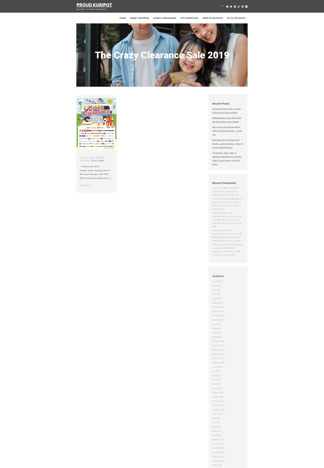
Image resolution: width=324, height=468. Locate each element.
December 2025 (218, 315)
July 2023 (216, 371)
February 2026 (218, 307)
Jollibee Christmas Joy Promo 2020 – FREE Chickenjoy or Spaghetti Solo (226, 251)
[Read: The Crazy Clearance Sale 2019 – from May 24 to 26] (96, 124)
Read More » (85, 185)
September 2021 (218, 460)
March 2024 (217, 336)
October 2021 (217, 456)
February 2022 (218, 439)
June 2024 (216, 324)
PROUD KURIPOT (94, 5)
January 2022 (217, 443)
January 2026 (217, 311)
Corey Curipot (218, 187)
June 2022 (216, 422)
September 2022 (218, 409)
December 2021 (218, 447)
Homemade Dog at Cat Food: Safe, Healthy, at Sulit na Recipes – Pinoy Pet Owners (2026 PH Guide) (227, 144)
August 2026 (217, 281)
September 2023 (218, 362)
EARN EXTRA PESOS (213, 18)
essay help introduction (221, 198)
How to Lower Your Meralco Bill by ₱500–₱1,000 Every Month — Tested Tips (227, 131)
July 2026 (216, 285)
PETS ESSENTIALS (189, 18)
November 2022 (218, 400)
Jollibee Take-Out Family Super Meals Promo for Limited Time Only (227, 223)
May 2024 (216, 328)
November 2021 (218, 452)
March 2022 (217, 435)
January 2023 (217, 396)
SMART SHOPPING (139, 18)
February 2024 (218, 341)
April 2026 (216, 298)
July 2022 (216, 417)
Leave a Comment (88, 157)
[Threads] (246, 6)
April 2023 (216, 383)
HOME (122, 18)
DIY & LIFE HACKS (236, 18)
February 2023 (218, 392)
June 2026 (216, 289)
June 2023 (216, 375)
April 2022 (216, 430)
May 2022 (216, 426)
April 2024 (216, 332)
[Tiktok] (239, 6)
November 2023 (218, 353)
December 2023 (218, 349)
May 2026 (216, 294)
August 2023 (217, 366)
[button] (222, 6)
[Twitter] (231, 6)
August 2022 (217, 413)
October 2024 (217, 319)
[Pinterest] (242, 6)
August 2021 (217, 464)
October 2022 (217, 405)
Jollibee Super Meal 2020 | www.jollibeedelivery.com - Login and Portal (227, 216)
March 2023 (217, 388)
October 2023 (217, 358)
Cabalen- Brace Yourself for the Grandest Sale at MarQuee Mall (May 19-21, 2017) (225, 191)
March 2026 (217, 302)
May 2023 (216, 379)
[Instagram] (235, 6)
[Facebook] (227, 6)
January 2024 (217, 345)
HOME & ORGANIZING (164, 18)
